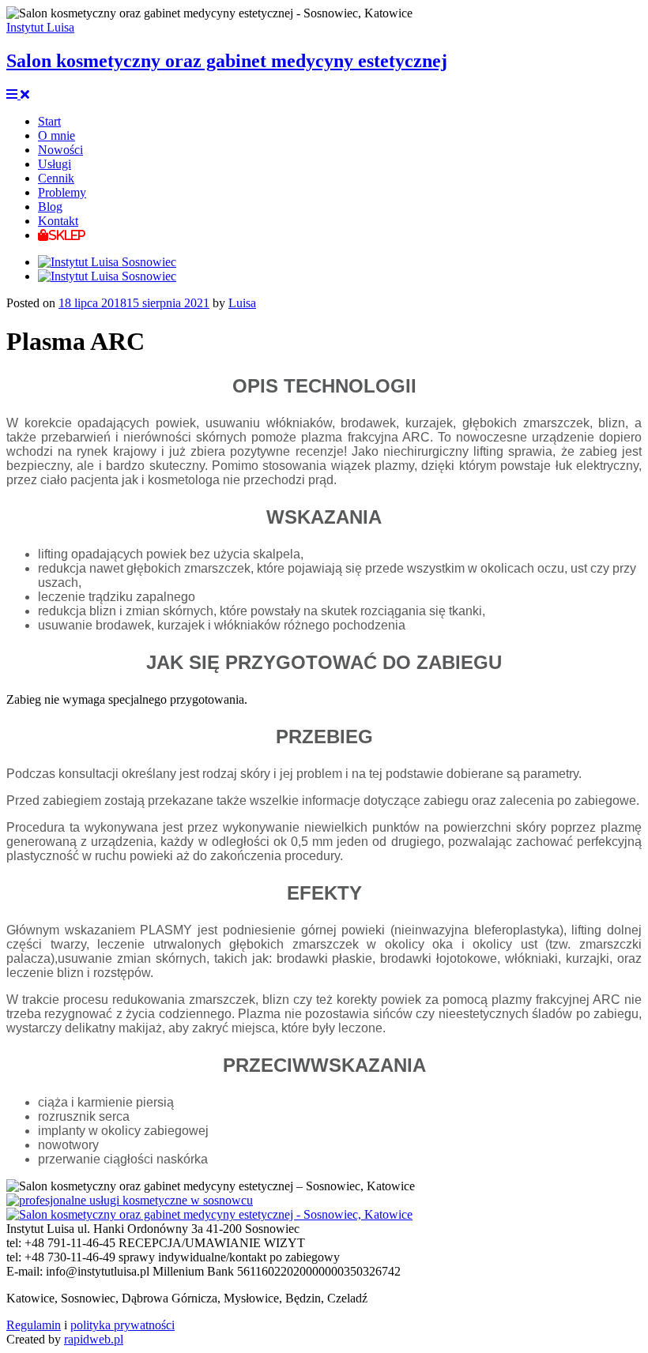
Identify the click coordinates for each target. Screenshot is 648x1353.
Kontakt (58, 220)
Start (49, 121)
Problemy (62, 192)
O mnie (56, 135)
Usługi (54, 164)
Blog (50, 206)
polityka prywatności (122, 1325)
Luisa (242, 303)
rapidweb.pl (93, 1339)
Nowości (60, 149)
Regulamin (33, 1325)
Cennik (56, 178)
